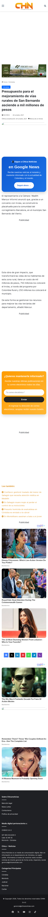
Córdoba (12, 82)
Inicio (5, 82)
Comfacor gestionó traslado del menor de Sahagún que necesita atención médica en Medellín (21, 495)
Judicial (4, 882)
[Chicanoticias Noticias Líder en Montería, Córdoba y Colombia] (24, 6)
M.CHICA (6, 115)
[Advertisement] (24, 39)
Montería (5, 878)
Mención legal (7, 803)
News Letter (6, 807)
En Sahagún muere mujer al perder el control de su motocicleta (19, 504)
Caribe (4, 889)
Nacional (5, 885)
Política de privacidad (10, 814)
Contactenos (6, 810)
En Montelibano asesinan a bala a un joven (23, 516)
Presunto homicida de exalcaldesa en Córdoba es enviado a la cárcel (19, 511)
